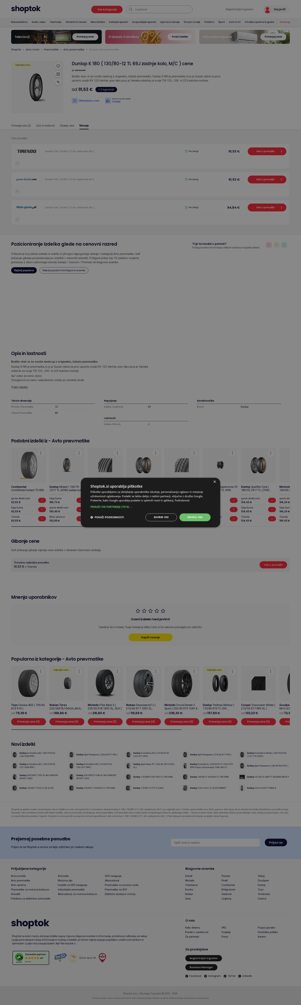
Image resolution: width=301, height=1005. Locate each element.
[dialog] (150, 502)
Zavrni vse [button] (161, 517)
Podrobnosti (182, 500)
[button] (150, 506)
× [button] (214, 482)
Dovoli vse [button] (195, 517)
